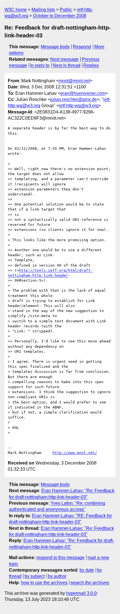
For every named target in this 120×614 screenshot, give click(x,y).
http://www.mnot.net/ (74, 453)
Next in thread (66, 65)
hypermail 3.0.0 (81, 593)
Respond (82, 46)
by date (87, 570)
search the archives (90, 582)
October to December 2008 (59, 15)
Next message (64, 59)
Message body (55, 46)
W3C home (15, 9)
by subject (35, 576)
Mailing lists (43, 9)
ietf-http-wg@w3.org (79, 105)
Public (66, 9)
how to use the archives (44, 582)
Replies (91, 65)
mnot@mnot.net (74, 80)
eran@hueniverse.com (82, 93)
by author (57, 576)
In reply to (39, 65)
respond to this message (60, 557)
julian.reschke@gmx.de (73, 99)
